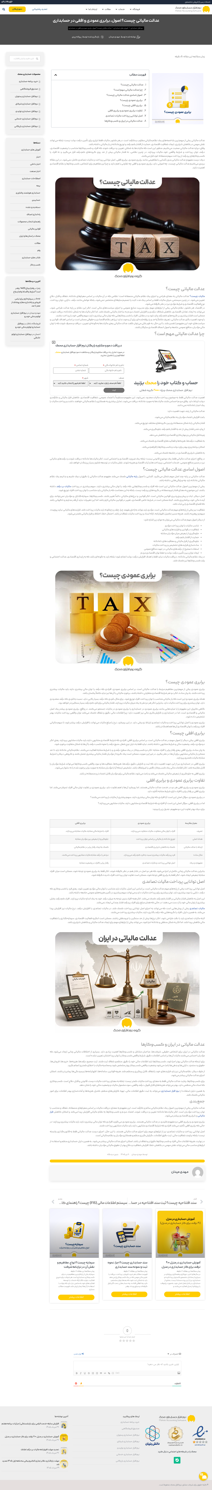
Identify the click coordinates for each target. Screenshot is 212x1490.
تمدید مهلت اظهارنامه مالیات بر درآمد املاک (40, 1449)
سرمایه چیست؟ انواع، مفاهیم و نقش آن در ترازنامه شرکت (75, 1265)
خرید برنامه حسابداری (28, 81)
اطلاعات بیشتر (182, 1294)
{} (113, 1373)
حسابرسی (36, 200)
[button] (3, 9)
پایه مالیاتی (132, 476)
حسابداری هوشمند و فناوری (28, 193)
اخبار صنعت (35, 171)
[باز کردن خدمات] (116, 9)
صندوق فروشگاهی (29, 89)
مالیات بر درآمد (63, 486)
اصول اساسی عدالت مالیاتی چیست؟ (124, 95)
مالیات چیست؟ (197, 296)
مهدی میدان (114, 37)
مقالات (37, 243)
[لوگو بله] (177, 1460)
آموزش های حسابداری (120, 28)
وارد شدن (77, 1354)
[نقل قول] (101, 1373)
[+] (117, 1373)
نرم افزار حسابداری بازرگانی (26, 126)
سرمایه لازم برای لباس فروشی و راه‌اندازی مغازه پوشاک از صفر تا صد (25, 302)
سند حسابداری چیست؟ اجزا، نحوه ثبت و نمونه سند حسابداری (127, 1265)
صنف (121, 378)
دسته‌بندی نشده (33, 207)
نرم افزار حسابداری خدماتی (26, 119)
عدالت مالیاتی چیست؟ (132, 85)
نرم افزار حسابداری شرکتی (26, 104)
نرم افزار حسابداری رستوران (26, 96)
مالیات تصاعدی (197, 908)
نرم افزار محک (176, 1485)
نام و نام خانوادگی (113, 365)
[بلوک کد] (105, 1373)
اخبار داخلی (35, 164)
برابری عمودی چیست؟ (131, 100)
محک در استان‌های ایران (29, 236)
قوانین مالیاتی (34, 229)
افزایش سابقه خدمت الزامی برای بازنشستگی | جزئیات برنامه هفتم (30, 1423)
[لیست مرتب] (93, 1373)
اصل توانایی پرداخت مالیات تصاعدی (124, 116)
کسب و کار (35, 265)
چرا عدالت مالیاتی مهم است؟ (128, 90)
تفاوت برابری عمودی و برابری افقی (125, 111)
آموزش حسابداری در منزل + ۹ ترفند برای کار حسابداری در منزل (181, 1265)
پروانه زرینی (76, 37)
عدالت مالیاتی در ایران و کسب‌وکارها (124, 121)
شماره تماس (81, 365)
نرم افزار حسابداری (137, 28)
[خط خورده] (89, 1373)
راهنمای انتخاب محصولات (29, 221)
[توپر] (77, 1373)
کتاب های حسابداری (31, 257)
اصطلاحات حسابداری (31, 178)
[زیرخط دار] (85, 1373)
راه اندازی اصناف (33, 214)
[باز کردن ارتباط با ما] (86, 9)
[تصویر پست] (63, 1428)
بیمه (38, 185)
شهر (85, 378)
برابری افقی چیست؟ (132, 105)
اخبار (38, 157)
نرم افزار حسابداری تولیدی (26, 111)
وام (38, 250)
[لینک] (109, 1373)
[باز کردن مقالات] (103, 9)
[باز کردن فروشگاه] (131, 9)
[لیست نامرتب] (97, 1373)
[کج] (81, 1373)
